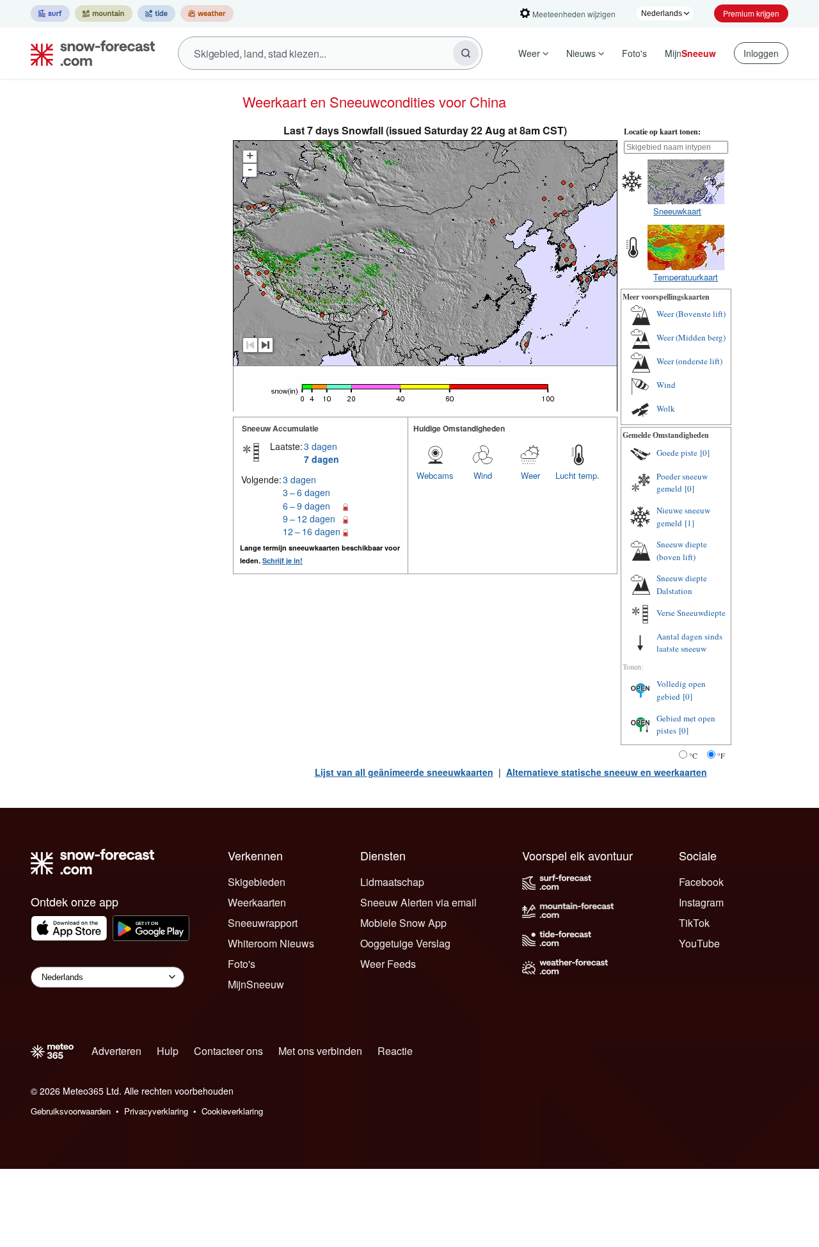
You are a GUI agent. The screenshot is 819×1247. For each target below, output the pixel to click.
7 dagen (321, 459)
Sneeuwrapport (263, 922)
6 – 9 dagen (306, 505)
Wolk (665, 408)
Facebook (701, 881)
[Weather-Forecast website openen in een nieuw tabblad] (207, 13)
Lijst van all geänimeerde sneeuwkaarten (404, 772)
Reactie (395, 1050)
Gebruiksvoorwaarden (71, 1111)
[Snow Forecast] (89, 53)
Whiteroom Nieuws (271, 943)
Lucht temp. (577, 475)
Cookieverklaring (232, 1111)
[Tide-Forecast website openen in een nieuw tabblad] (156, 13)
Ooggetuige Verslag (405, 943)
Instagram (701, 902)
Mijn (690, 53)
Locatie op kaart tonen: (662, 131)
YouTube (699, 943)
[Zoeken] (466, 53)
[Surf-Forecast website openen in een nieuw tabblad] (50, 13)
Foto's (634, 53)
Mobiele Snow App (403, 922)
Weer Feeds (388, 963)
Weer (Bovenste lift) (691, 313)
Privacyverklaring (156, 1111)
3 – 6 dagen (306, 492)
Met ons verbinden (320, 1050)
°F (721, 755)
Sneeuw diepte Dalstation (681, 584)
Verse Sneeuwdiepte (691, 612)
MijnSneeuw (256, 984)
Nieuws (581, 53)
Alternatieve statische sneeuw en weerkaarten (606, 772)
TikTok (694, 922)
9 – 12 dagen (309, 518)
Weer (529, 53)
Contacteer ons (228, 1050)
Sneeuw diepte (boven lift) (681, 550)
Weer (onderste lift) (689, 361)
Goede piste (676, 452)
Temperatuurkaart (685, 277)
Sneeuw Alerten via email (418, 902)
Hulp (168, 1050)
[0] (705, 452)
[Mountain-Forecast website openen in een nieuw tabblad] (103, 13)
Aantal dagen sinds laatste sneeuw (689, 643)
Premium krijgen (751, 13)
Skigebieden (256, 881)
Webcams (435, 475)
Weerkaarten (257, 902)
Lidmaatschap (392, 881)
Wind (482, 475)
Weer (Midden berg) (691, 337)
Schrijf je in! (282, 560)
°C (693, 755)
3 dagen (320, 446)
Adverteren (116, 1050)
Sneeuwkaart (677, 211)
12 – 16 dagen (311, 531)
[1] (689, 523)
